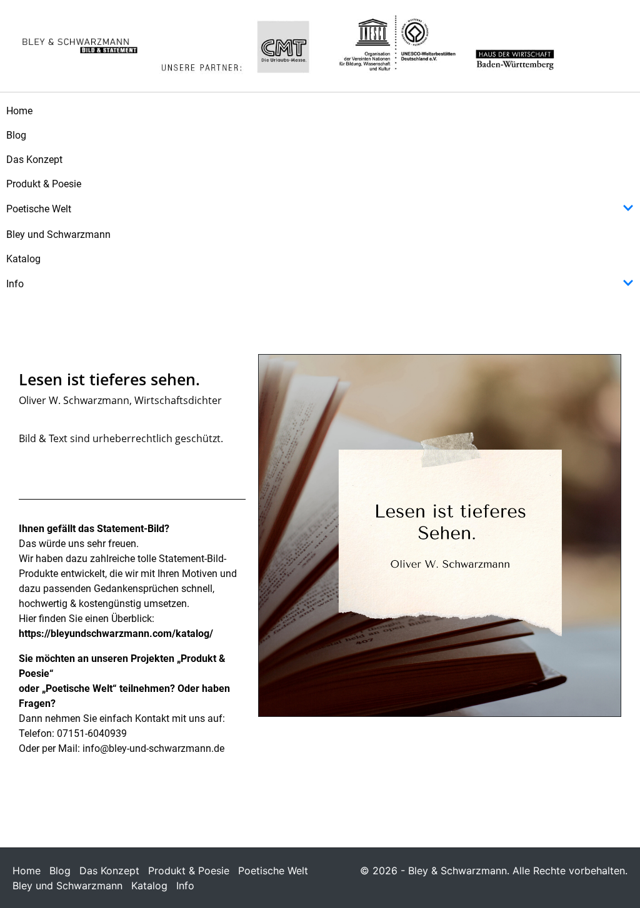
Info (15, 284)
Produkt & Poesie (43, 184)
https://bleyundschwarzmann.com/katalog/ (116, 633)
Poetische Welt (38, 209)
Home (19, 111)
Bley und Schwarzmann (58, 234)
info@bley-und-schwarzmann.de (153, 748)
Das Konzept (34, 159)
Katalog (23, 259)
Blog (16, 135)
